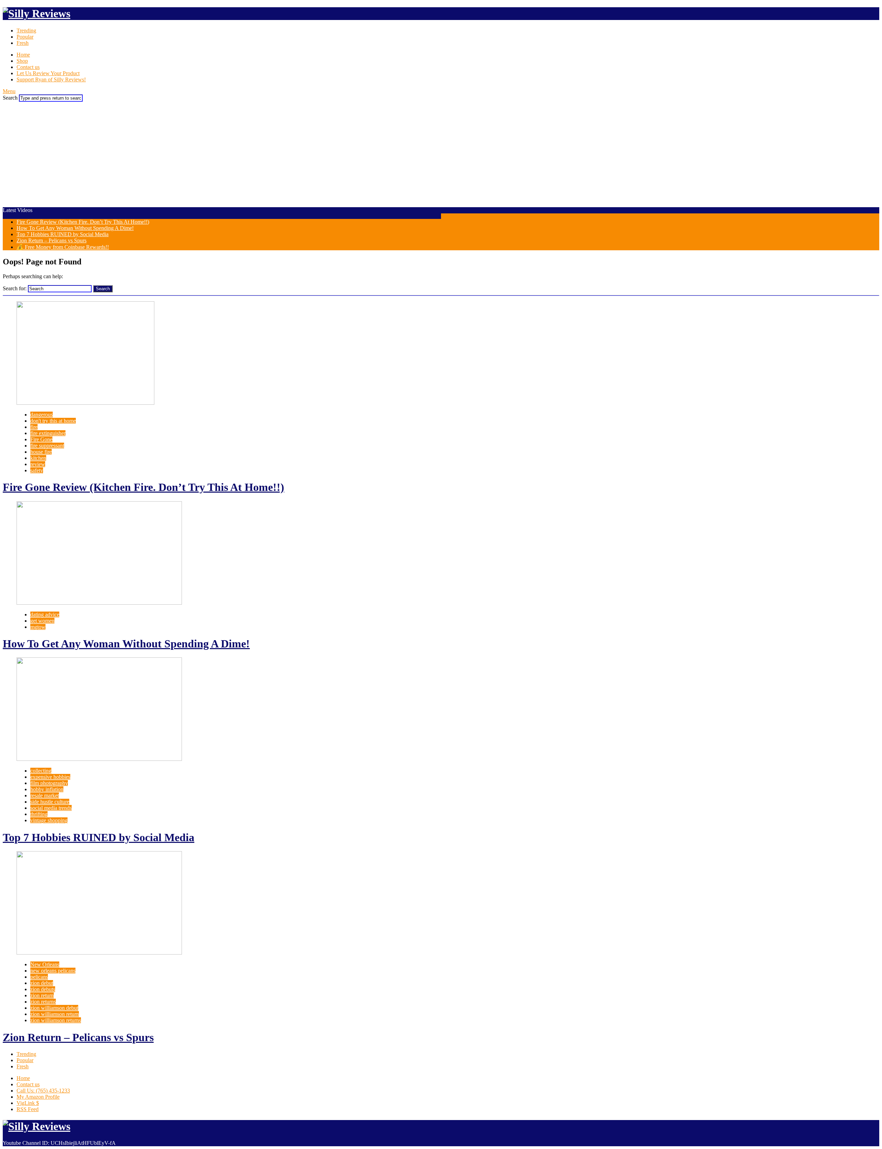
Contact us (28, 67)
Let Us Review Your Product (48, 73)
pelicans (39, 977)
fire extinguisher (47, 433)
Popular (25, 37)
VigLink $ (28, 1103)
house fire (41, 452)
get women (42, 621)
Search (10, 98)
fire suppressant (47, 445)
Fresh (23, 43)
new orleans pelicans (52, 971)
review (37, 464)
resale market (44, 795)
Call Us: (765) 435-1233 (43, 1090)
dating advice (44, 614)
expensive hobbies (50, 777)
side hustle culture (49, 802)
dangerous (41, 414)
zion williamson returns (55, 1020)
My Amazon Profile (38, 1097)
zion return (42, 995)
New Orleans (44, 964)
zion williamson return (54, 1014)
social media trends (51, 808)
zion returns (43, 1002)
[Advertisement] (441, 153)
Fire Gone (41, 439)
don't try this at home (53, 421)
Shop (22, 61)
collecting (40, 771)
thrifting (39, 814)
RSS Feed (28, 1109)
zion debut (41, 983)
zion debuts (42, 989)
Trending (26, 30)
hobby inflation (46, 789)
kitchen (38, 458)
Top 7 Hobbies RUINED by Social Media (63, 234)
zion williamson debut (54, 1008)
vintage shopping (49, 820)
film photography (49, 783)
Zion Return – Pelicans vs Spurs (51, 240)
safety (36, 470)
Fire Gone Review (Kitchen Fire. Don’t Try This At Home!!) (83, 222)
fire (34, 427)
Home (23, 55)
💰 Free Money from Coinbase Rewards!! (63, 247)
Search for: (15, 288)
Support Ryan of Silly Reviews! (51, 79)
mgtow (37, 627)
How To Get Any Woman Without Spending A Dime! (75, 228)
